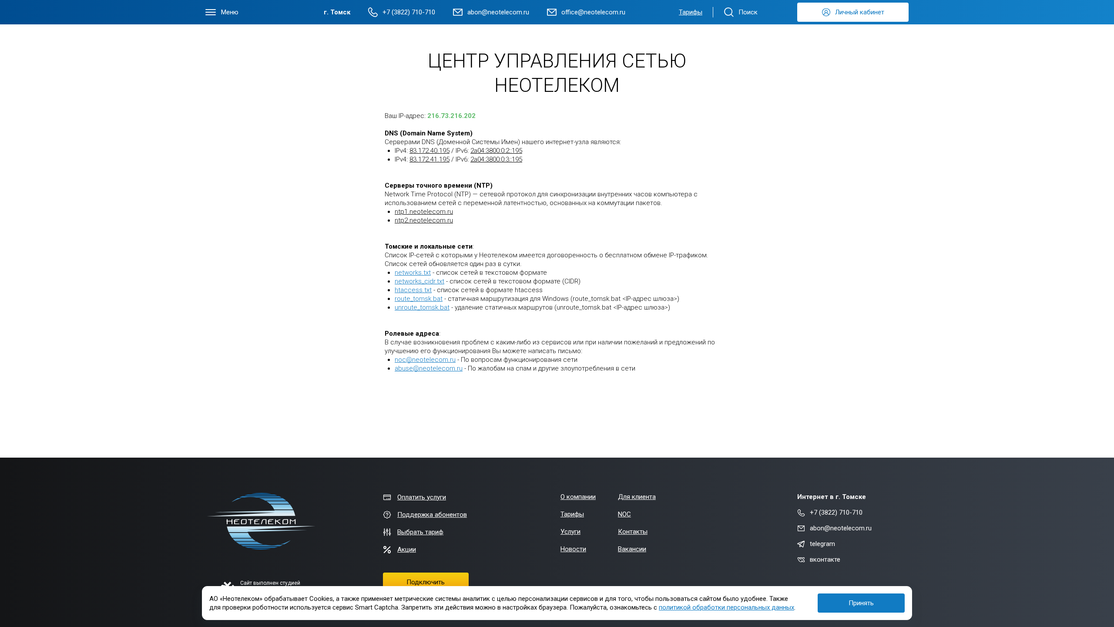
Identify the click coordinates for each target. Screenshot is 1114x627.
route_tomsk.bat (419, 299)
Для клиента (637, 497)
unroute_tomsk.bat (422, 307)
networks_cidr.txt (419, 281)
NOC (624, 514)
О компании (578, 497)
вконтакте (825, 559)
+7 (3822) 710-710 (836, 512)
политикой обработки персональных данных (726, 607)
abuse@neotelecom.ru (429, 368)
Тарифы (690, 12)
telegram (822, 544)
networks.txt (413, 272)
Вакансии (632, 549)
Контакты (633, 532)
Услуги (570, 532)
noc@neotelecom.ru (425, 360)
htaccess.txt (413, 290)
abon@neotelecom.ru (841, 528)
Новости (573, 549)
